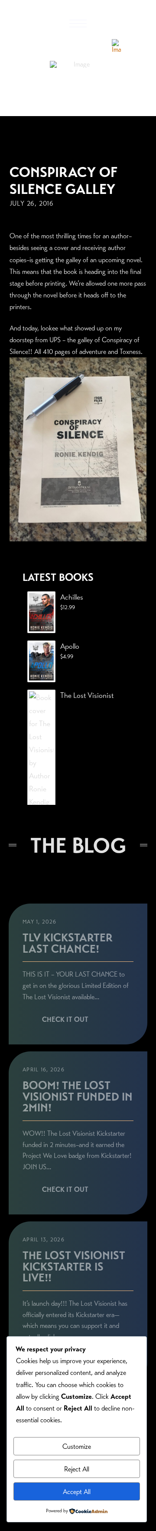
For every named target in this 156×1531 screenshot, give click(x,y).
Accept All (77, 1492)
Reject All (76, 1469)
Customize (76, 1446)
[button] (78, 23)
